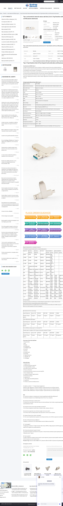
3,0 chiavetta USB (5, 21)
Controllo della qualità (46, 8)
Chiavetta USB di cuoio (6, 47)
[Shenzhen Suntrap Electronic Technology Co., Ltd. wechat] (9, 270)
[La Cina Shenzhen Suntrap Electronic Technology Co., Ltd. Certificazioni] (5, 69)
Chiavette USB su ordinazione (8, 19)
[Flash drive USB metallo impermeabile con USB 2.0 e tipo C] (47, 468)
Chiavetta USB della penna (7, 49)
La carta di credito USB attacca (8, 41)
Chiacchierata (47, 42)
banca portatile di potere (7, 60)
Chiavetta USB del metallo (7, 24)
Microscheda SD (5, 29)
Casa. (5, 8)
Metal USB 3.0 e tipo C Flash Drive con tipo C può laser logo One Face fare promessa (37, 474)
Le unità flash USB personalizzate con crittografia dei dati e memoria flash (19, 489)
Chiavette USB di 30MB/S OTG (35, 440)
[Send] (60, 504)
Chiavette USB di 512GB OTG (47, 440)
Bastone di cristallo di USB (7, 44)
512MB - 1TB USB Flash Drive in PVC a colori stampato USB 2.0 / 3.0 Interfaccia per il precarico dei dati (20, 492)
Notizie (1, 495)
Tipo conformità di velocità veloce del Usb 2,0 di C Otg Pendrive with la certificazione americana (32, 41)
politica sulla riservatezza (6, 503)
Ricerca (56, 1)
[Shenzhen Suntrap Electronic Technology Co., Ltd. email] (3, 270)
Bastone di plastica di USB (7, 39)
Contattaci (56, 8)
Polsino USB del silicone (7, 52)
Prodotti (10, 8)
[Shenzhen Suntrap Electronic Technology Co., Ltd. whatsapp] (6, 270)
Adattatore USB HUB (6, 58)
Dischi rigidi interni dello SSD (8, 26)
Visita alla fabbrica (33, 8)
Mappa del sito (3, 497)
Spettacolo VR (17, 8)
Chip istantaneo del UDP (7, 31)
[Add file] (38, 504)
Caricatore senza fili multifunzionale (9, 54)
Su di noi (25, 8)
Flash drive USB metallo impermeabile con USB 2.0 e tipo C (47, 474)
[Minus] (60, 477)
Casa (1, 13)
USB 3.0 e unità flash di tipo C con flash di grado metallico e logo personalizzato (57, 474)
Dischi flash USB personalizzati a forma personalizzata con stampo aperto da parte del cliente (20, 495)
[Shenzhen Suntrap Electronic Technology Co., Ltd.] (31, 5)
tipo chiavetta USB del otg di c (13, 13)
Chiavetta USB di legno (6, 36)
